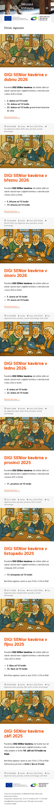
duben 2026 (20, 129)
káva (27, 129)
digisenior (11, 129)
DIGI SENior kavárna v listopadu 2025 (25, 551)
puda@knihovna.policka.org (15, 801)
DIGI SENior (38, 126)
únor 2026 (44, 318)
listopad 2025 (22, 593)
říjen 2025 (28, 687)
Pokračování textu (12, 117)
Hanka (22, 126)
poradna (33, 129)
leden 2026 (24, 411)
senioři (39, 129)
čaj (5, 129)
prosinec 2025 (29, 502)
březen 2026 (9, 223)
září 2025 (43, 776)
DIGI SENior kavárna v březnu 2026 (25, 178)
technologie (8, 131)
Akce (31, 126)
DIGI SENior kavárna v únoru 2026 (25, 273)
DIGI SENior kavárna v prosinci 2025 (25, 460)
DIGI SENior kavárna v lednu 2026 (25, 366)
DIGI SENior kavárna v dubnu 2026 (25, 77)
